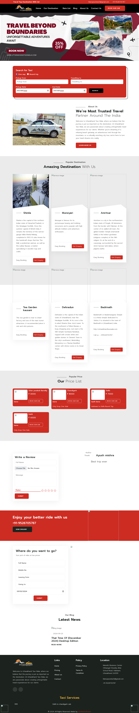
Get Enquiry (38, 260)
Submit (21, 496)
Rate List (67, 8)
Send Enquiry (21, 529)
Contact (57, 679)
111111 (16, 704)
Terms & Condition (80, 671)
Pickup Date (21, 87)
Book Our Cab (114, 8)
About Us (84, 8)
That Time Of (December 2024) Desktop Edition (66, 639)
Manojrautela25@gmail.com (98, 2)
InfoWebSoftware (84, 711)
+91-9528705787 (118, 2)
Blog (75, 8)
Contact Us (96, 8)
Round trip (34, 74)
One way (22, 74)
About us (58, 674)
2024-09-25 (58, 633)
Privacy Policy (81, 666)
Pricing (57, 670)
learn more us (85, 145)
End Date (56, 87)
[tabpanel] (93, 460)
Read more (56, 645)
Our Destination (51, 8)
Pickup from (21, 78)
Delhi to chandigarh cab (61, 704)
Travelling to (76, 78)
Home (38, 8)
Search (95, 91)
